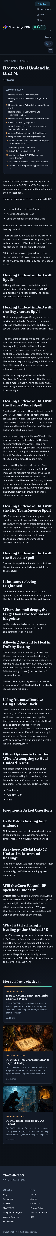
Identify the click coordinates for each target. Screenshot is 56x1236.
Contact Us (35, 1203)
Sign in (48, 37)
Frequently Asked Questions (22, 147)
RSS (32, 1217)
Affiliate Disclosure (38, 1212)
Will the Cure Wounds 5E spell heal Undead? (28, 161)
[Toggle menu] (50, 50)
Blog (41, 20)
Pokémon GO (9, 1221)
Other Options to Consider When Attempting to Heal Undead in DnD (29, 142)
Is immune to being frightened (21, 122)
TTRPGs (7, 1203)
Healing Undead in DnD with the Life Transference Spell (24, 113)
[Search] (50, 31)
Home (5, 60)
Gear (41, 14)
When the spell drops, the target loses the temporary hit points (27, 128)
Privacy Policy (36, 1208)
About (33, 1194)
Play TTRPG (8, 1208)
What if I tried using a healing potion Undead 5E (29, 167)
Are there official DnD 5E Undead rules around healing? (26, 156)
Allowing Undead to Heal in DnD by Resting (27, 133)
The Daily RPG (13, 1175)
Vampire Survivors (11, 1217)
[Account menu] (48, 44)
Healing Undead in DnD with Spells (23, 94)
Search (33, 1199)
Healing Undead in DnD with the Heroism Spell (28, 118)
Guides (42, 4)
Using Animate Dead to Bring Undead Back (27, 136)
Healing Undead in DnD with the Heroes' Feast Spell (28, 107)
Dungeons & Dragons (19, 60)
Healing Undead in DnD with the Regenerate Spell (27, 100)
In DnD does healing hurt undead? (24, 151)
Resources (44, 9)
